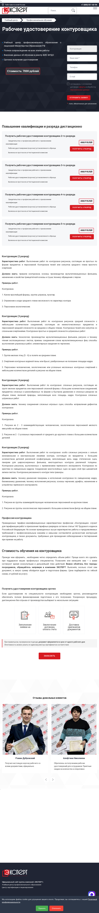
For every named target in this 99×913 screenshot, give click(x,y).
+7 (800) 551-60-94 (89, 5)
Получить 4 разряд (81, 207)
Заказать (49, 656)
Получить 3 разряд (81, 178)
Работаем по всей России (15, 5)
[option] (25, 738)
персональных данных (79, 90)
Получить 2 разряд (81, 149)
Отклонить (56, 908)
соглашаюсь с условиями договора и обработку (83, 87)
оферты (82, 87)
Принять (42, 908)
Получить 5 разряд (81, 237)
